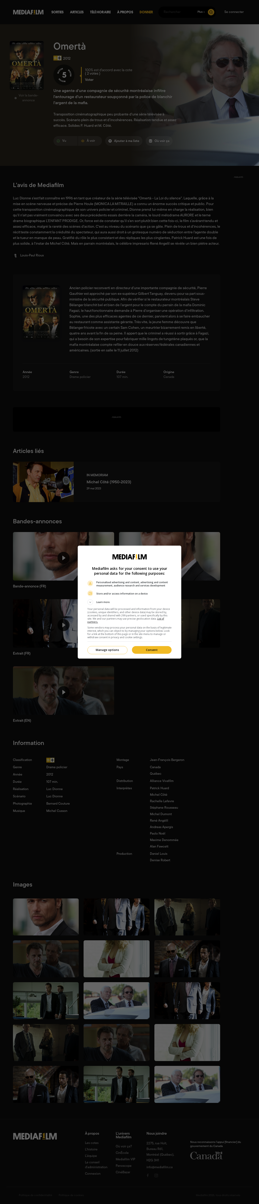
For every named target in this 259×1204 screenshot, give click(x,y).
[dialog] (129, 602)
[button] (129, 602)
